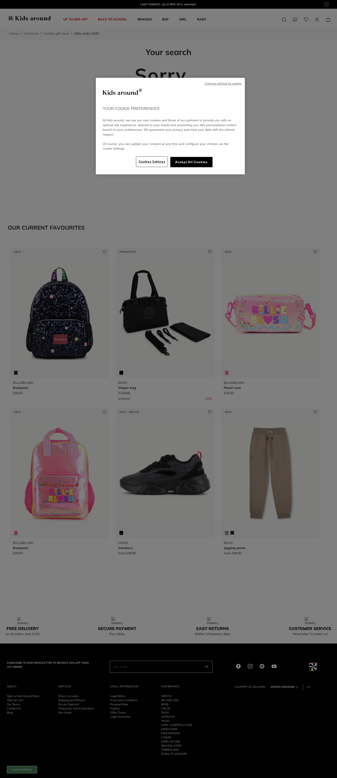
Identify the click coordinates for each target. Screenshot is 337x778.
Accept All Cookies (191, 162)
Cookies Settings (152, 161)
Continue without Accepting (223, 83)
